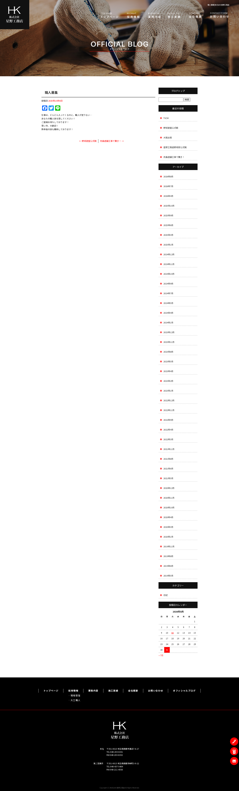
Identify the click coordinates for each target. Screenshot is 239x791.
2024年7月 (168, 293)
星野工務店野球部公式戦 (175, 147)
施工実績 (174, 15)
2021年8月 (168, 458)
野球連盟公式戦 (88, 140)
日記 (165, 595)
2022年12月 (168, 400)
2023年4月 (168, 371)
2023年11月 (168, 341)
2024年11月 (168, 264)
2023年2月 (168, 380)
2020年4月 (168, 517)
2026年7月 (168, 186)
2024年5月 (168, 303)
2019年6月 (168, 565)
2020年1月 (168, 536)
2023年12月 (168, 332)
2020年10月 (168, 507)
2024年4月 (168, 312)
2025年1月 (168, 244)
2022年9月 (168, 419)
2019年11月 (168, 546)
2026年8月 (168, 176)
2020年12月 (168, 488)
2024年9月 (168, 283)
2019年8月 (168, 556)
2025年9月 (168, 215)
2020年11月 (168, 497)
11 (172, 632)
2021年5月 (168, 478)
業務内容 (154, 15)
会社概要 (195, 15)
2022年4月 (168, 429)
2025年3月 (168, 234)
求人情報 (133, 15)
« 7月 (161, 655)
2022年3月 (168, 439)
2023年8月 (168, 351)
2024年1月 (168, 322)
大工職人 (76, 700)
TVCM (166, 118)
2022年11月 (168, 410)
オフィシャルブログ (184, 690)
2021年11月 (168, 449)
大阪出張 (167, 137)
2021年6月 (168, 468)
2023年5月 (168, 361)
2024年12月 (168, 254)
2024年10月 (168, 273)
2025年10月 (168, 205)
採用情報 (73, 690)
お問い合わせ (219, 15)
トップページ (110, 15)
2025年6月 (168, 225)
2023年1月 (168, 390)
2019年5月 (168, 575)
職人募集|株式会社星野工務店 (218, 5)
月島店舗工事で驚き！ (112, 140)
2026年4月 (168, 195)
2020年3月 (168, 526)
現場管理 (76, 695)
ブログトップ (178, 90)
